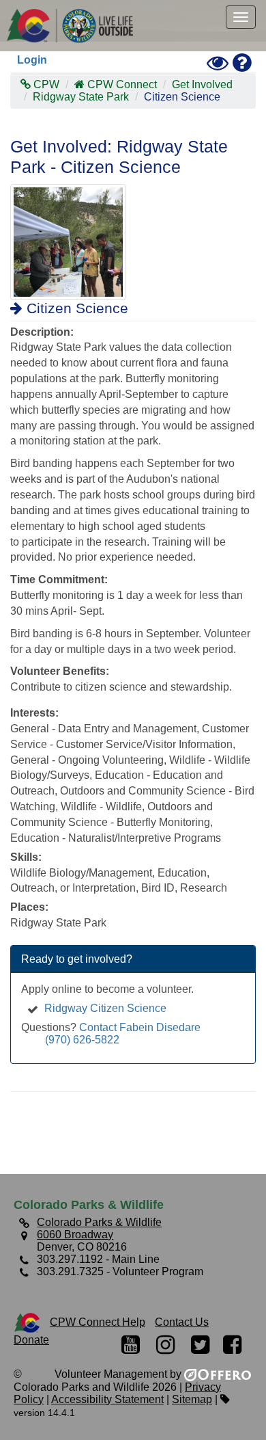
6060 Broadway (75, 1234)
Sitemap (192, 1399)
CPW (45, 84)
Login (32, 60)
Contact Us (182, 1322)
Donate (31, 1340)
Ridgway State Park (81, 97)
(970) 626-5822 (82, 1039)
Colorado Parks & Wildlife (75, 25)
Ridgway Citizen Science (105, 1008)
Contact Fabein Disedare (140, 1027)
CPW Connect (122, 84)
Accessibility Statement (107, 1399)
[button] (241, 17)
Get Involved (202, 84)
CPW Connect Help (97, 1322)
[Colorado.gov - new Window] (27, 1322)
